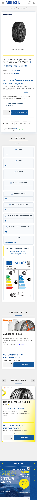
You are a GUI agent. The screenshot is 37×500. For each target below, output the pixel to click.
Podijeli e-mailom (17, 123)
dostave (15, 128)
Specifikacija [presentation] (18, 138)
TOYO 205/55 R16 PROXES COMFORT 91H (16, 403)
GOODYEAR (16, 70)
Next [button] (33, 380)
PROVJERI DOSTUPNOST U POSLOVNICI (14, 105)
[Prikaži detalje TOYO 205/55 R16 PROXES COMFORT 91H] (18, 393)
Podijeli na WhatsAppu (25, 123)
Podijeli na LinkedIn (21, 123)
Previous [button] (4, 380)
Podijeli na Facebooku (12, 123)
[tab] (18, 138)
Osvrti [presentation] (18, 143)
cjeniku (26, 92)
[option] (18, 343)
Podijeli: (6, 123)
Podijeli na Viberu (29, 123)
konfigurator (20, 344)
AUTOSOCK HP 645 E (13, 334)
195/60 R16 (15, 74)
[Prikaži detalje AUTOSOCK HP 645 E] (18, 324)
